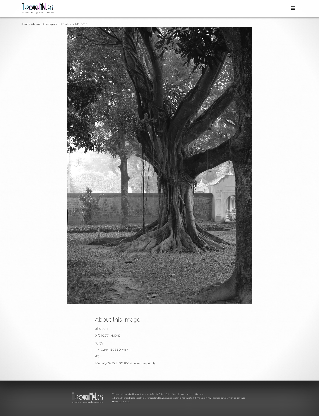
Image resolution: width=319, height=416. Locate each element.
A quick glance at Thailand (57, 24)
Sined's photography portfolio (38, 12)
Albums (35, 24)
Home (24, 24)
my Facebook (214, 397)
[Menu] (293, 8)
